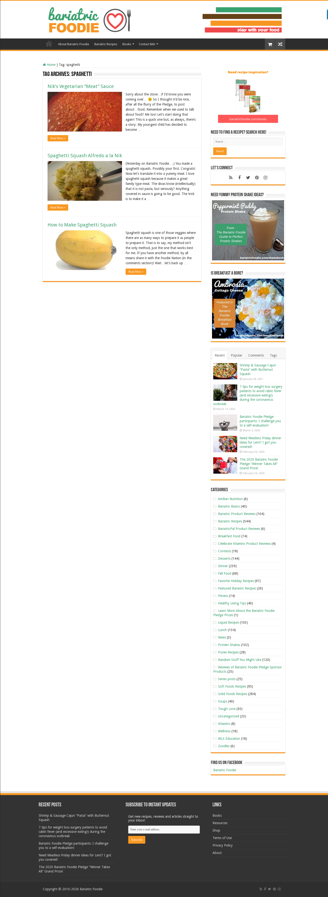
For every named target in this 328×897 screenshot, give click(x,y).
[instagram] (265, 178)
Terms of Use (222, 838)
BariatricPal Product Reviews (239, 529)
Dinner (223, 566)
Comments (256, 355)
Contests (224, 551)
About (217, 853)
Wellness (224, 731)
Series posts (227, 679)
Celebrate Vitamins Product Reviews (244, 544)
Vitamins (224, 724)
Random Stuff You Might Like (239, 660)
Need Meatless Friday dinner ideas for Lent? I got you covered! (260, 442)
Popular (236, 355)
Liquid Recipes (228, 622)
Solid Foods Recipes (232, 694)
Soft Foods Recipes (232, 686)
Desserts (224, 558)
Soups (222, 701)
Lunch (222, 630)
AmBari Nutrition (230, 499)
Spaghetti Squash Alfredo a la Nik (85, 155)
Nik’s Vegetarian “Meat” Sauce (81, 86)
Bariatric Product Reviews (236, 514)
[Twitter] (248, 178)
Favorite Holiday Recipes (236, 581)
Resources (220, 823)
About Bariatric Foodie (73, 44)
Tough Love (227, 709)
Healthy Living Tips (232, 603)
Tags (273, 355)
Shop (216, 830)
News (222, 637)
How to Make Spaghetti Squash (82, 225)
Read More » (57, 138)
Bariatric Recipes (105, 44)
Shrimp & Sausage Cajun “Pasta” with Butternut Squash (258, 369)
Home (49, 43)
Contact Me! (147, 44)
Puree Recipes (228, 652)
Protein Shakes (229, 645)
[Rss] (231, 178)
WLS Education (229, 738)
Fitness (223, 596)
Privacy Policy (223, 845)
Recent (220, 355)
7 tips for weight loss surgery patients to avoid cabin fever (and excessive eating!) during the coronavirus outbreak (247, 395)
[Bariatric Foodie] (164, 19)
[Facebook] (239, 178)
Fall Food (224, 573)
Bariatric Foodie (224, 770)
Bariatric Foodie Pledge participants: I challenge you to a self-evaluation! (260, 421)
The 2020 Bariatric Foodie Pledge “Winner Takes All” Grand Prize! (259, 464)
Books (126, 44)
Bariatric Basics (229, 506)
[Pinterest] (257, 178)
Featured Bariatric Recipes (237, 588)
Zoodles (224, 746)
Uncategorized (228, 716)
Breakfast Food (229, 536)
